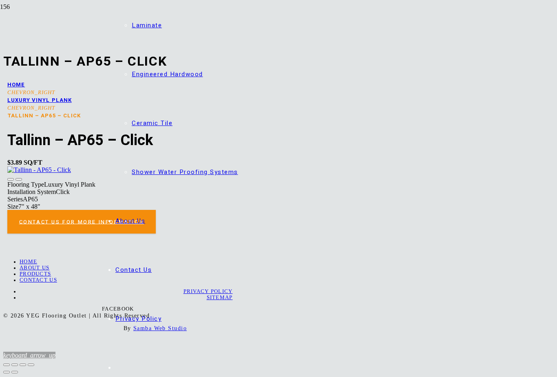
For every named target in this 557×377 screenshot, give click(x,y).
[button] (29, 355)
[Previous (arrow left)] (6, 372)
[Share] (23, 365)
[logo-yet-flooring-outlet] (58, 74)
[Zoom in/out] (6, 365)
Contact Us (38, 280)
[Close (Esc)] (31, 365)
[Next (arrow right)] (14, 372)
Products (35, 274)
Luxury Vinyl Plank (39, 100)
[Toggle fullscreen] (14, 365)
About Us (34, 268)
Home (16, 84)
